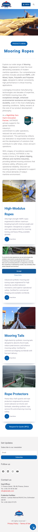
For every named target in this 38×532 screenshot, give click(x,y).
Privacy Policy (18, 275)
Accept (19, 271)
